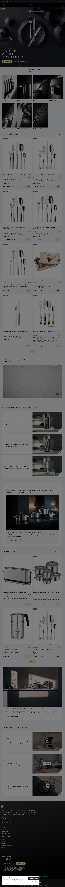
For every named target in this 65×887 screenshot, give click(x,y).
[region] (20, 880)
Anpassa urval (33, 881)
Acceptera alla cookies (34, 878)
